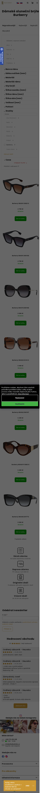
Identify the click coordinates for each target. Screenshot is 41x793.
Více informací (23, 394)
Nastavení (19, 398)
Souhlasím (19, 404)
